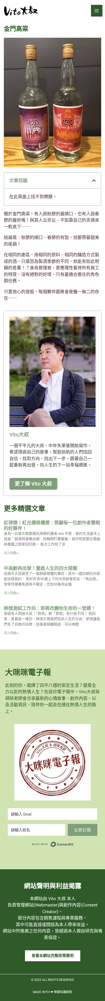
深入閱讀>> (11, 553)
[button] (94, 180)
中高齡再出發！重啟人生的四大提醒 (40, 568)
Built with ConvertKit (73, 843)
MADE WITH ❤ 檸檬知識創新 (52, 992)
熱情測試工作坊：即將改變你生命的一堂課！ (50, 608)
